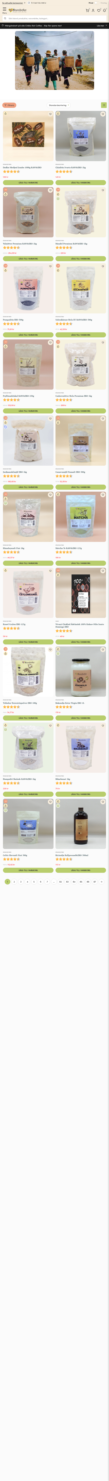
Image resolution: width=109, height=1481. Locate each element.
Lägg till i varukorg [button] (28, 182)
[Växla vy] (104, 105)
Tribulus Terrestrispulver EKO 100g (20, 703)
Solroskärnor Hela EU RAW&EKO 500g (73, 319)
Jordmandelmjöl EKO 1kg (15, 472)
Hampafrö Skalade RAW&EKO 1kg (19, 779)
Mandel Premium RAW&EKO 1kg (71, 243)
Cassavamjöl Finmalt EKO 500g (70, 472)
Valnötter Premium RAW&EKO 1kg (20, 243)
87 (95, 881)
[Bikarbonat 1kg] (80, 748)
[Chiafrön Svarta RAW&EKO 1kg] (80, 136)
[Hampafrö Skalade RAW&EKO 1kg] (28, 748)
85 (81, 881)
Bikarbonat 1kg (62, 779)
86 (88, 881)
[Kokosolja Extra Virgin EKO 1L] (80, 672)
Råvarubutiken (7, 164)
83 (67, 881)
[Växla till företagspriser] (96, 2)
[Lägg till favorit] (50, 114)
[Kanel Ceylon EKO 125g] (28, 593)
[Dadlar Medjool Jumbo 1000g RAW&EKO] (28, 136)
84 (74, 881)
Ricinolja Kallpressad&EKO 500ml (71, 855)
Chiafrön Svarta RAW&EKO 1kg (70, 167)
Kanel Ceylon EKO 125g (14, 624)
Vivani (57, 621)
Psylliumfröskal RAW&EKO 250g (18, 396)
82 (60, 881)
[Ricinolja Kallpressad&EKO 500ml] (80, 824)
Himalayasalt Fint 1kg (13, 548)
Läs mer (100, 25)
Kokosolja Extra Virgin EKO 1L (69, 703)
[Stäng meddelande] (106, 25)
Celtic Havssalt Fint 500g (15, 855)
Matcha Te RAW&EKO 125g (68, 548)
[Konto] (93, 10)
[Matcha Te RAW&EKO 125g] (80, 517)
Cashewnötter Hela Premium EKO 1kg (73, 396)
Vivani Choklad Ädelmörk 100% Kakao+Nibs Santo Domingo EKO (79, 625)
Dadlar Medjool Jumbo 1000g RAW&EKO (22, 167)
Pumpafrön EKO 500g (13, 319)
